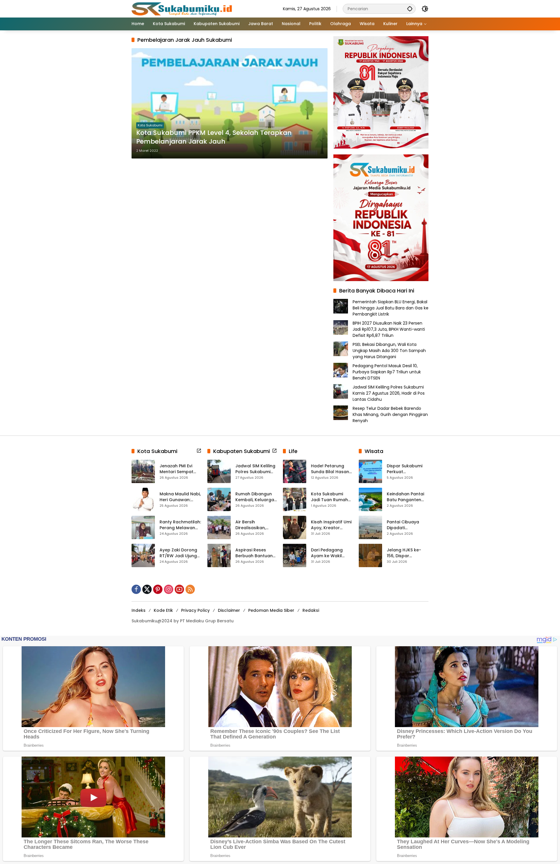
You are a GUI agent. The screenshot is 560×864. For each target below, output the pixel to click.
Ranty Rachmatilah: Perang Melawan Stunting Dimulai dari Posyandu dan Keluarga (180, 525)
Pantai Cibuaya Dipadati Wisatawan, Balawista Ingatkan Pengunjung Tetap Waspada (407, 525)
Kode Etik (163, 610)
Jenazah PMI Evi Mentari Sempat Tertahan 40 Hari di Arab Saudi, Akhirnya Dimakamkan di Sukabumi (180, 469)
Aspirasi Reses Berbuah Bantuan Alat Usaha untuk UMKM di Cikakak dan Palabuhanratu (256, 553)
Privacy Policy (195, 610)
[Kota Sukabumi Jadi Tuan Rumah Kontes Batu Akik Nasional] (294, 499)
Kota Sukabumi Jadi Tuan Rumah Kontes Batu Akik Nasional (329, 497)
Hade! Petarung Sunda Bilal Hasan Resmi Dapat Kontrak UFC (330, 469)
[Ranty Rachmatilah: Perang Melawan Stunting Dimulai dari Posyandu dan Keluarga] (143, 527)
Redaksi (310, 610)
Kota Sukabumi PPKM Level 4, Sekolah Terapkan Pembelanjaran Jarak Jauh (214, 137)
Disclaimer (229, 610)
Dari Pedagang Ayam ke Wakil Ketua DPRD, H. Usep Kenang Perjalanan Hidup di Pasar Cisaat (331, 553)
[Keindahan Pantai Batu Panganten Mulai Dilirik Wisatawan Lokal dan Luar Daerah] (370, 499)
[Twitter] (147, 589)
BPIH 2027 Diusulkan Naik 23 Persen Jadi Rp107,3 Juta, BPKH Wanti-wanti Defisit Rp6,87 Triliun (389, 329)
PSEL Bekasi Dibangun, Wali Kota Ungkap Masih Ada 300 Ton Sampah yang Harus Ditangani (389, 351)
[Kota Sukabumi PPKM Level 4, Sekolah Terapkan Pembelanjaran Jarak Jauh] (230, 103)
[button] (410, 8)
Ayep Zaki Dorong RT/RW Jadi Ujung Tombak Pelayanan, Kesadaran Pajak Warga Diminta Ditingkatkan (178, 553)
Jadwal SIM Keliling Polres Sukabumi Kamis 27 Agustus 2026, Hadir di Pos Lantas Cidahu (389, 393)
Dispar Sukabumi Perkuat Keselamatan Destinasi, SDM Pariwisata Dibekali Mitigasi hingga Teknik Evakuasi (407, 469)
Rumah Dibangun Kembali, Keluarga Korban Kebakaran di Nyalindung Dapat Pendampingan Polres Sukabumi (255, 497)
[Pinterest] (157, 589)
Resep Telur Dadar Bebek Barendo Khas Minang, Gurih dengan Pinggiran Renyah (390, 414)
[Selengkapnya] (199, 450)
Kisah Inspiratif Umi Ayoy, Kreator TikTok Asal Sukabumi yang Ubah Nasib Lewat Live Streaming (331, 525)
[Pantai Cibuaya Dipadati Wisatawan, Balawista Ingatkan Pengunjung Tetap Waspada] (370, 527)
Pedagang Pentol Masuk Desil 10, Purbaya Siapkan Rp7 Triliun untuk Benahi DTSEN (387, 372)
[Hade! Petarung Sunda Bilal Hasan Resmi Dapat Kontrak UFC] (294, 471)
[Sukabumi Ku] (183, 8)
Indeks (139, 610)
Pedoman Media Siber (271, 610)
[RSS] (190, 589)
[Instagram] (168, 589)
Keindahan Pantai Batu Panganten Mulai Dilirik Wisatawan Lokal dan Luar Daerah (405, 497)
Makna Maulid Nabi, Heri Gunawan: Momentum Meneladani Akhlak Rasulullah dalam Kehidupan (180, 497)
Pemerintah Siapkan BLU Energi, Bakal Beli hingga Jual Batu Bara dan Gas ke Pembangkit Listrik (390, 308)
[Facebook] (136, 589)
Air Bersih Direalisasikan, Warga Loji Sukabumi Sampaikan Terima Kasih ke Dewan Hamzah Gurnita (255, 525)
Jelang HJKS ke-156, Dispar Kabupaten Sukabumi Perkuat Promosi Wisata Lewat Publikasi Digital (406, 553)
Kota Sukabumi (150, 125)
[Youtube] (179, 589)
